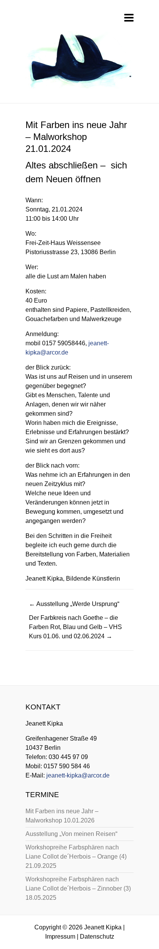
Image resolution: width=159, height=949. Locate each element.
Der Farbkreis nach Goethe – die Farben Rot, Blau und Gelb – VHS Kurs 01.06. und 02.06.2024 (75, 626)
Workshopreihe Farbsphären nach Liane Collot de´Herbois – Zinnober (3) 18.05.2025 (78, 888)
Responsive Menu (129, 17)
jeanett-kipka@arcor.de (78, 775)
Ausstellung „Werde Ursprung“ (74, 604)
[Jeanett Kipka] (78, 62)
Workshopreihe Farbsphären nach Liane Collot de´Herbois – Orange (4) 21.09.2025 (76, 856)
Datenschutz (97, 936)
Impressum (60, 936)
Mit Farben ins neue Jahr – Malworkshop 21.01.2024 (76, 137)
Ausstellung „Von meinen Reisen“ (71, 834)
